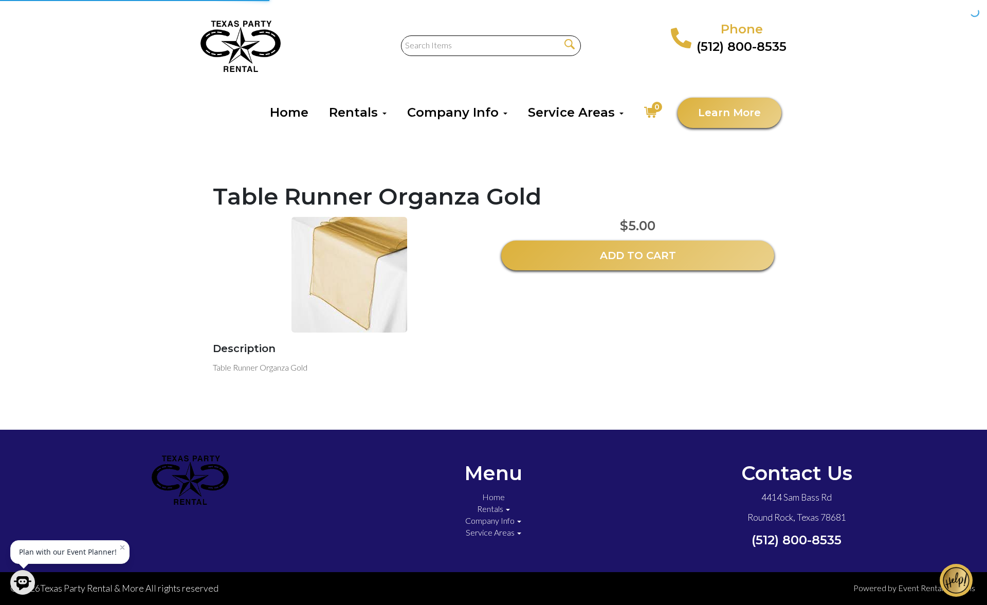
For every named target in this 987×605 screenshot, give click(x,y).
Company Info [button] (454, 112)
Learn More (729, 112)
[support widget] (956, 580)
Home (289, 112)
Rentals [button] (355, 112)
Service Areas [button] (573, 112)
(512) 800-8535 (742, 46)
